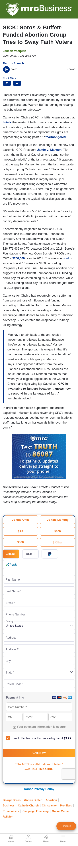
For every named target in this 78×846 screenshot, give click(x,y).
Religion (8, 816)
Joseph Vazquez (14, 51)
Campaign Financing (35, 811)
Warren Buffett (33, 800)
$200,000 (18, 258)
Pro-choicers (11, 811)
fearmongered (56, 137)
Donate (66, 826)
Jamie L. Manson (49, 149)
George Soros (11, 800)
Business (9, 805)
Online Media (60, 811)
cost (66, 258)
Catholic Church (28, 805)
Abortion (51, 800)
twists (7, 122)
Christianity (49, 805)
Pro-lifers (66, 805)
